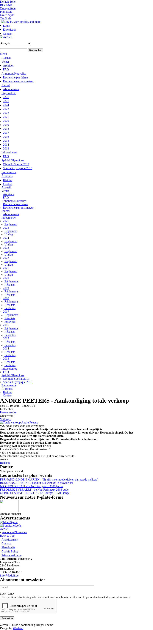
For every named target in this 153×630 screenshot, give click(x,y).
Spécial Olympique (12, 160)
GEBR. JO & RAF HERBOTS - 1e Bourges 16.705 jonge (35, 492)
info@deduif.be (9, 575)
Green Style (7, 15)
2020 (6, 120)
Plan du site (8, 547)
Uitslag (8, 234)
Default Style (7, 1)
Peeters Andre (8, 412)
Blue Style (6, 5)
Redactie (5, 462)
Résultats (9, 284)
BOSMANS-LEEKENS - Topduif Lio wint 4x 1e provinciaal (36, 482)
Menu (3, 53)
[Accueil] (6, 37)
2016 (6, 136)
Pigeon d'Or (8, 93)
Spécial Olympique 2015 (17, 168)
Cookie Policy (9, 551)
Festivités (9, 308)
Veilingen (5, 419)
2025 (6, 101)
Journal (5, 85)
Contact (7, 33)
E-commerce (8, 172)
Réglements (11, 281)
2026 (6, 97)
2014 (6, 144)
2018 (6, 128)
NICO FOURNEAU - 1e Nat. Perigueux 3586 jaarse (31, 486)
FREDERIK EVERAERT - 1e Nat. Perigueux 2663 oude (34, 489)
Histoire (7, 180)
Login (6, 25)
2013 (6, 148)
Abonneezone (11, 89)
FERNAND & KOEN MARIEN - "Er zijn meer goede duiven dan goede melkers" (49, 479)
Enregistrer (9, 29)
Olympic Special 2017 (16, 164)
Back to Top (7, 535)
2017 (6, 132)
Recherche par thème (15, 77)
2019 (6, 124)
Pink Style (6, 11)
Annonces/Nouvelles (13, 73)
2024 (6, 105)
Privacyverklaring (11, 555)
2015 (6, 140)
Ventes (5, 61)
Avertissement (9, 539)
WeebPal (18, 628)
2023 (6, 109)
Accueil (6, 57)
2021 (6, 117)
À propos (7, 176)
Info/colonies (9, 152)
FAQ (6, 69)
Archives (8, 65)
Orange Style (7, 8)
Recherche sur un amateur (18, 81)
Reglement (10, 224)
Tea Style (5, 18)
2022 (6, 112)
